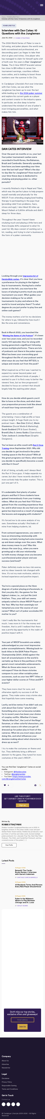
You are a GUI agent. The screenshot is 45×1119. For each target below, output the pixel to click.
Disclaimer (5, 1078)
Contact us (6, 1099)
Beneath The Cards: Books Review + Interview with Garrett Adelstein (25, 872)
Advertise (5, 1064)
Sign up (22, 805)
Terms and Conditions (10, 1089)
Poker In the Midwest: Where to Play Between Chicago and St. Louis (25, 900)
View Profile (9, 845)
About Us (5, 1061)
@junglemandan (18, 774)
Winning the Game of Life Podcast (18, 336)
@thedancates (20, 772)
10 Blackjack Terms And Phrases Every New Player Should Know (28, 886)
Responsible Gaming (9, 1085)
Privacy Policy (7, 1082)
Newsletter (6, 1068)
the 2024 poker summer (31, 93)
